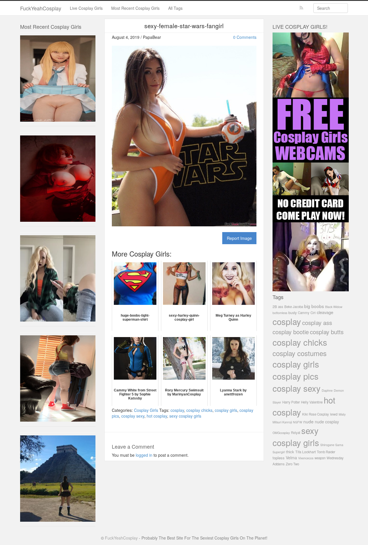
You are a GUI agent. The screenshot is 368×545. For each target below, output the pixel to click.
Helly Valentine (312, 402)
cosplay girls (226, 410)
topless (279, 457)
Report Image (239, 238)
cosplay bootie (291, 332)
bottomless (280, 313)
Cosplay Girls (146, 410)
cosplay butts (327, 332)
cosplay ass (317, 322)
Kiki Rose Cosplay (315, 414)
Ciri (313, 312)
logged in (144, 455)
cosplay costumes (300, 353)
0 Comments (244, 37)
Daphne (327, 390)
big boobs (314, 306)
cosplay (177, 410)
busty (292, 312)
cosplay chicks (199, 410)
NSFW (297, 422)
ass (280, 306)
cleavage (325, 312)
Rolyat (295, 432)
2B (275, 306)
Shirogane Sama (331, 445)
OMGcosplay (281, 433)
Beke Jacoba (293, 306)
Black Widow (333, 307)
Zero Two (292, 464)
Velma (291, 457)
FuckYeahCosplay (40, 8)
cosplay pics (296, 376)
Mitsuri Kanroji (282, 422)
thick (290, 451)
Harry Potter (291, 402)
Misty (342, 414)
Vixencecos (305, 458)
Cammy (303, 312)
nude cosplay (327, 421)
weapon (320, 458)
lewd (334, 414)
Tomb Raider (326, 452)
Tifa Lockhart (305, 451)
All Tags (175, 8)
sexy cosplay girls (185, 416)
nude (308, 421)
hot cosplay (157, 416)
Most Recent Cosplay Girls (135, 8)
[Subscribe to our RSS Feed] (301, 8)
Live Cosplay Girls (86, 8)
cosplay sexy (132, 416)
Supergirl (279, 452)
